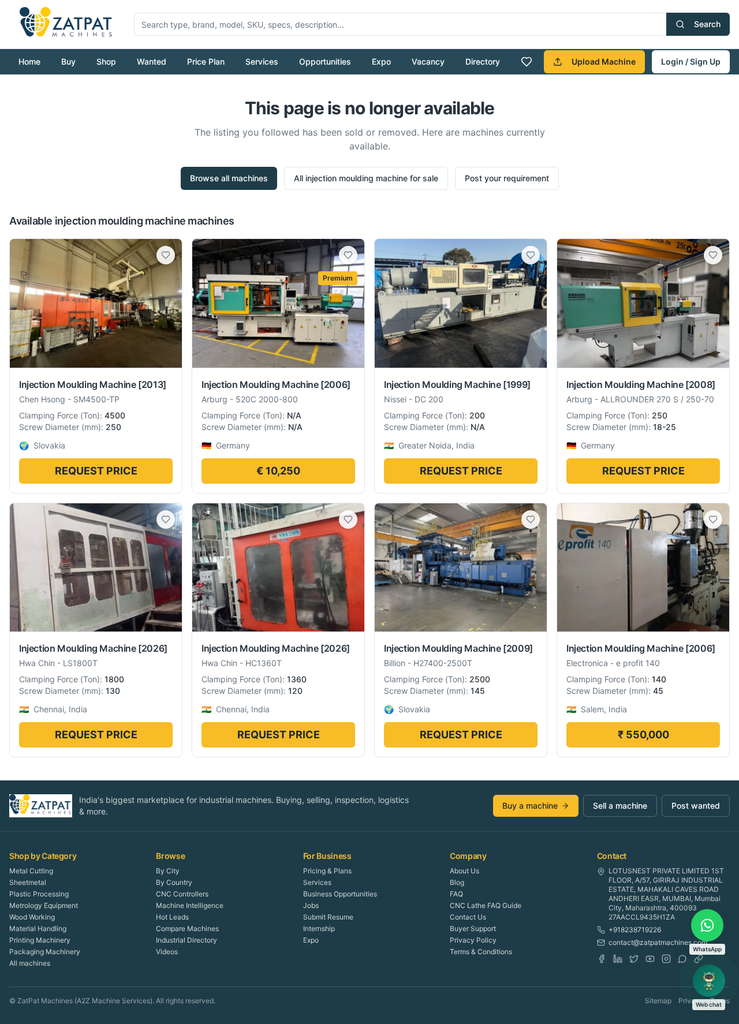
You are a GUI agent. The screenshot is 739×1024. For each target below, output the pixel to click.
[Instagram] (666, 958)
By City (168, 870)
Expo (381, 61)
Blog (457, 882)
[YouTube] (650, 958)
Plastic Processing (39, 894)
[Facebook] (601, 958)
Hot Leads (172, 917)
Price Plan (206, 61)
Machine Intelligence (189, 905)
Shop (106, 61)
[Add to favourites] (165, 255)
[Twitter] (634, 958)
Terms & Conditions (481, 951)
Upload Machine (604, 61)
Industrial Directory (186, 940)
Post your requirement (507, 178)
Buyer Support (473, 928)
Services (261, 61)
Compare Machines (187, 928)
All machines (29, 963)
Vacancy (428, 61)
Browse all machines (229, 178)
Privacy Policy (473, 940)
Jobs (311, 905)
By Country (174, 882)
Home (29, 61)
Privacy (690, 1000)
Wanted (151, 61)
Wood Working (32, 917)
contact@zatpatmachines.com (658, 942)
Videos (167, 951)
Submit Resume (328, 917)
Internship (319, 928)
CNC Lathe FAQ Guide (485, 905)
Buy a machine (530, 805)
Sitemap (658, 1000)
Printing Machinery (39, 940)
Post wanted (695, 805)
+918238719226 (635, 929)
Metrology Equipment (43, 905)
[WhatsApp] (682, 958)
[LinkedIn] (617, 958)
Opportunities (325, 61)
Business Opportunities (340, 894)
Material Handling (37, 928)
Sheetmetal (27, 882)
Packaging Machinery (44, 951)
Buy (68, 61)
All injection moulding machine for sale (366, 178)
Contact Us (468, 917)
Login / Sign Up (691, 61)
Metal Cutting (31, 870)
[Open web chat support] (709, 981)
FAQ (456, 894)
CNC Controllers (182, 894)
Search (707, 24)
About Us (464, 870)
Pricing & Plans (327, 870)
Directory (482, 61)
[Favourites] (526, 61)
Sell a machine (620, 805)
